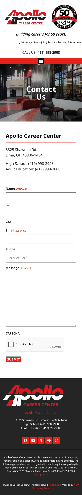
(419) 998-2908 (48, 52)
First (8, 205)
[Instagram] (56, 440)
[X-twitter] (41, 440)
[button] (41, 61)
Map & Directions (72, 42)
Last (8, 221)
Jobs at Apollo (53, 42)
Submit (13, 359)
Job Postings (25, 42)
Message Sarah (40, 474)
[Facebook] (25, 440)
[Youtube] (33, 440)
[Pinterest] (48, 440)
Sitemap (54, 484)
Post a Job (39, 42)
